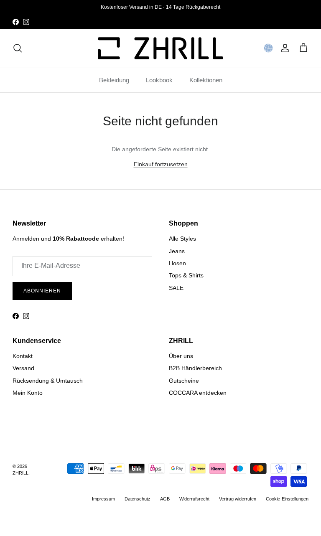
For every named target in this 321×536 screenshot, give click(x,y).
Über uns (181, 356)
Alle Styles (182, 238)
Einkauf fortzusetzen (161, 164)
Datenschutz (137, 498)
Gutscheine (184, 380)
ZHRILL (20, 472)
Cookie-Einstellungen (287, 498)
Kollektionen (205, 80)
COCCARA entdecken (198, 392)
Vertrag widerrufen (237, 498)
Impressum (103, 498)
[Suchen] (18, 48)
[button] (268, 48)
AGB (165, 498)
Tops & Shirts (186, 275)
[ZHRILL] (160, 48)
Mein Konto (28, 392)
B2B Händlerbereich (195, 368)
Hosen (177, 263)
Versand (23, 368)
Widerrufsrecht (194, 498)
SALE (176, 288)
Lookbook (159, 80)
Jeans (177, 251)
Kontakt (23, 356)
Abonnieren (42, 291)
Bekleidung (114, 80)
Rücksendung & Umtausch (48, 380)
